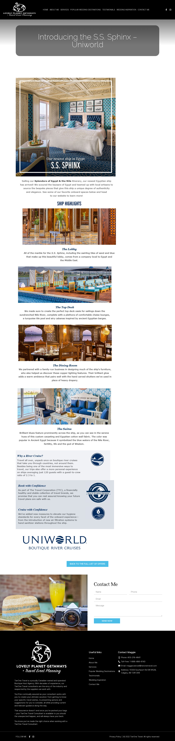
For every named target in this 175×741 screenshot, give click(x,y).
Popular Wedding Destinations (85, 10)
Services (64, 10)
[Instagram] (170, 10)
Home (45, 10)
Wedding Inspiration (126, 10)
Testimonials (108, 10)
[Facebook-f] (166, 10)
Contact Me (143, 10)
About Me (54, 10)
